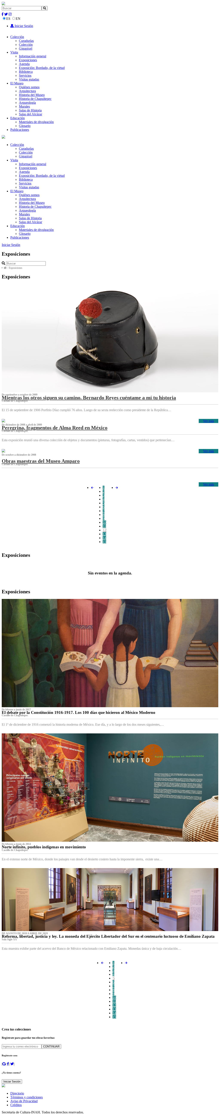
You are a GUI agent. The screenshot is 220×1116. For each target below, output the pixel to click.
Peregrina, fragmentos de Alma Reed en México (54, 428)
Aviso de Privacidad (24, 1101)
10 (104, 522)
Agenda (24, 64)
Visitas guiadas (29, 79)
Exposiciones (28, 60)
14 (104, 538)
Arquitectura (27, 91)
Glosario (25, 126)
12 (104, 530)
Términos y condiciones (26, 1097)
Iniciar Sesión (23, 26)
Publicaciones (19, 129)
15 (104, 541)
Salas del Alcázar (30, 114)
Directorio (17, 1093)
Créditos (16, 1105)
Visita (14, 52)
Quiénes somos (29, 87)
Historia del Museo (32, 95)
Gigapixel (25, 48)
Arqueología (27, 102)
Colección (17, 37)
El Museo (16, 83)
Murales (24, 106)
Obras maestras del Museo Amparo (41, 461)
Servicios (25, 75)
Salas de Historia (30, 110)
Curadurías (26, 41)
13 (104, 534)
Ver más (208, 421)
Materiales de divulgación (36, 122)
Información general (32, 56)
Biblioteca (26, 71)
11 (104, 526)
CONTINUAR (51, 1046)
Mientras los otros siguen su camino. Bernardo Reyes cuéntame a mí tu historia (89, 397)
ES (8, 18)
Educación (17, 118)
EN (18, 18)
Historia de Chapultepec (35, 99)
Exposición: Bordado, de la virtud (42, 68)
